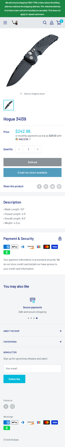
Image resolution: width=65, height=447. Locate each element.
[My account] (51, 23)
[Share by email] (59, 186)
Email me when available (32, 172)
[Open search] (45, 23)
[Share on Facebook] (39, 186)
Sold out (32, 162)
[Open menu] (5, 22)
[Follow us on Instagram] (12, 406)
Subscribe (14, 378)
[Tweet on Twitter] (52, 186)
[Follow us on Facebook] (5, 406)
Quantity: (8, 149)
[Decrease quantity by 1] (19, 149)
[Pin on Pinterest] (46, 186)
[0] (59, 23)
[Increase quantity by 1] (37, 149)
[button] (38, 137)
